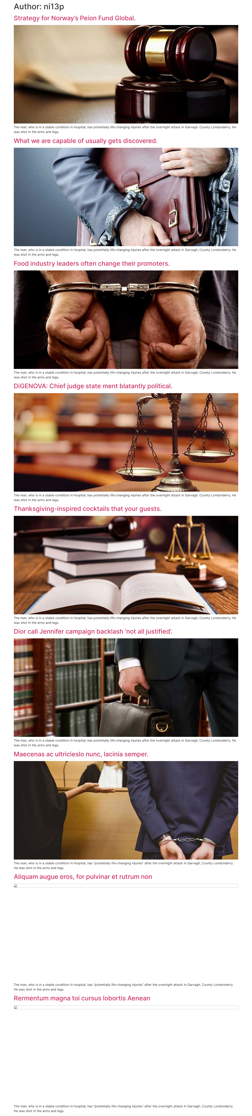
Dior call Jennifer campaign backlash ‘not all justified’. (93, 631)
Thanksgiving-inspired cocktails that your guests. (88, 509)
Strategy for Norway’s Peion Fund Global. (75, 18)
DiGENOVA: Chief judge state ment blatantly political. (93, 386)
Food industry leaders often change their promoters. (92, 263)
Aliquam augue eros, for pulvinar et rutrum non (83, 876)
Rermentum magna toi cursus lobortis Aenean (82, 998)
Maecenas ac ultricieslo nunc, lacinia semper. (81, 754)
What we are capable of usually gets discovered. (86, 141)
